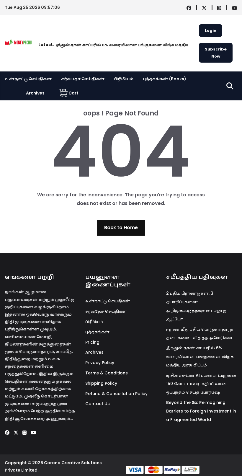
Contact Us (97, 404)
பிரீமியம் (123, 79)
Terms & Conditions (106, 373)
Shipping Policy (101, 383)
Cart (73, 93)
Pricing (92, 342)
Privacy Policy (99, 363)
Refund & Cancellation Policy (116, 394)
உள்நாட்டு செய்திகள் (28, 79)
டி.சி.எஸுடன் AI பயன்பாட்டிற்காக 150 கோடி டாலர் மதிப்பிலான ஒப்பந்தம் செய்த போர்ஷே (201, 383)
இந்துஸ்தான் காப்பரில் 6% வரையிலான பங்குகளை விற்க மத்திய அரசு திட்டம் (127, 45)
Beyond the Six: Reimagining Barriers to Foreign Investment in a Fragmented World (201, 411)
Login (210, 30)
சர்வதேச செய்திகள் (82, 79)
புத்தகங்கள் (97, 332)
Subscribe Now (216, 52)
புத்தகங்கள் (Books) (164, 79)
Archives (35, 93)
